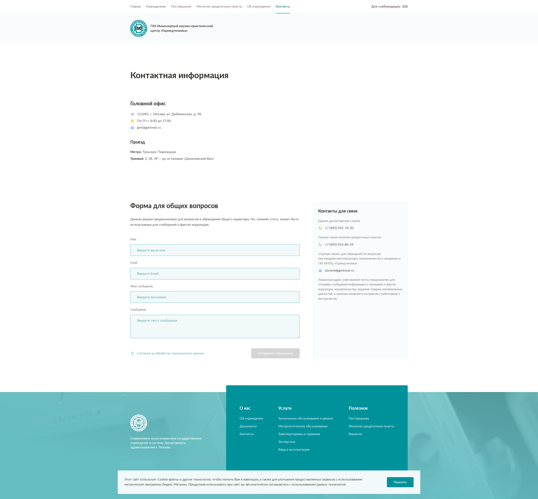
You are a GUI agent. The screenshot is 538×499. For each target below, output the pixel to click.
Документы (248, 426)
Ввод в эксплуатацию (294, 449)
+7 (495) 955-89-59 (339, 244)
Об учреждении (259, 6)
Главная (135, 6)
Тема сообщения (141, 286)
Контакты (283, 6)
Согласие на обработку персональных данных (170, 353)
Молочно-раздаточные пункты (219, 6)
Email (133, 262)
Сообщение (138, 309)
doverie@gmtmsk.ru (339, 270)
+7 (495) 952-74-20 (339, 228)
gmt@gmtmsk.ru (149, 127)
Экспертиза (286, 442)
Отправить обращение (275, 353)
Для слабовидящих (386, 6)
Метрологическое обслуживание (302, 426)
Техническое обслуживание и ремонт (306, 418)
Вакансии (355, 434)
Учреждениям (156, 6)
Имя (133, 239)
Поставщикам (181, 6)
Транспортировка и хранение (299, 434)
